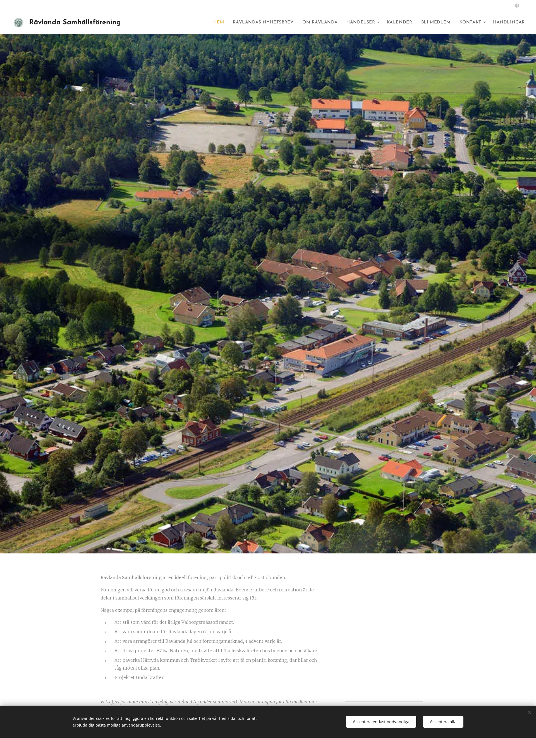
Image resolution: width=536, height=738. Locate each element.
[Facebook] (517, 5)
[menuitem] (220, 23)
